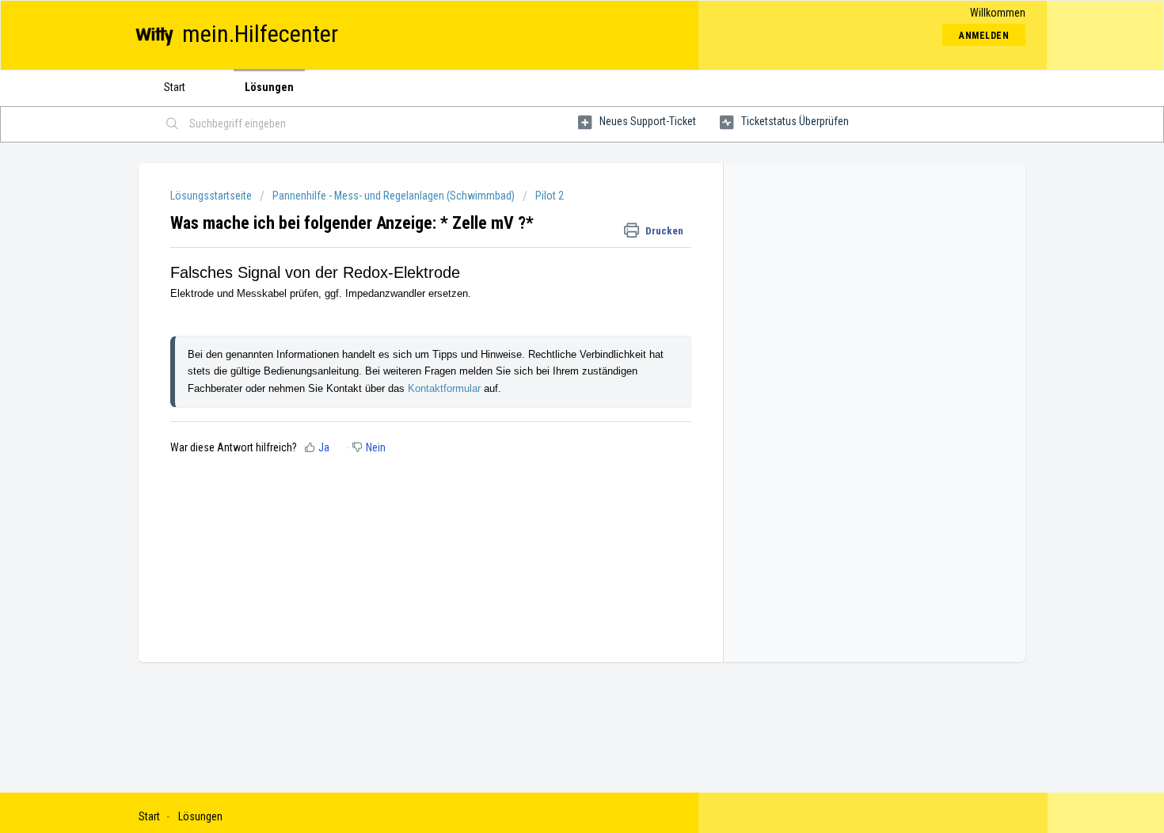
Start (174, 87)
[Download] (552, 207)
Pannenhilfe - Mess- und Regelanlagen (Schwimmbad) (393, 195)
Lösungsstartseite (212, 195)
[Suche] (172, 124)
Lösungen (269, 87)
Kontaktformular (446, 388)
